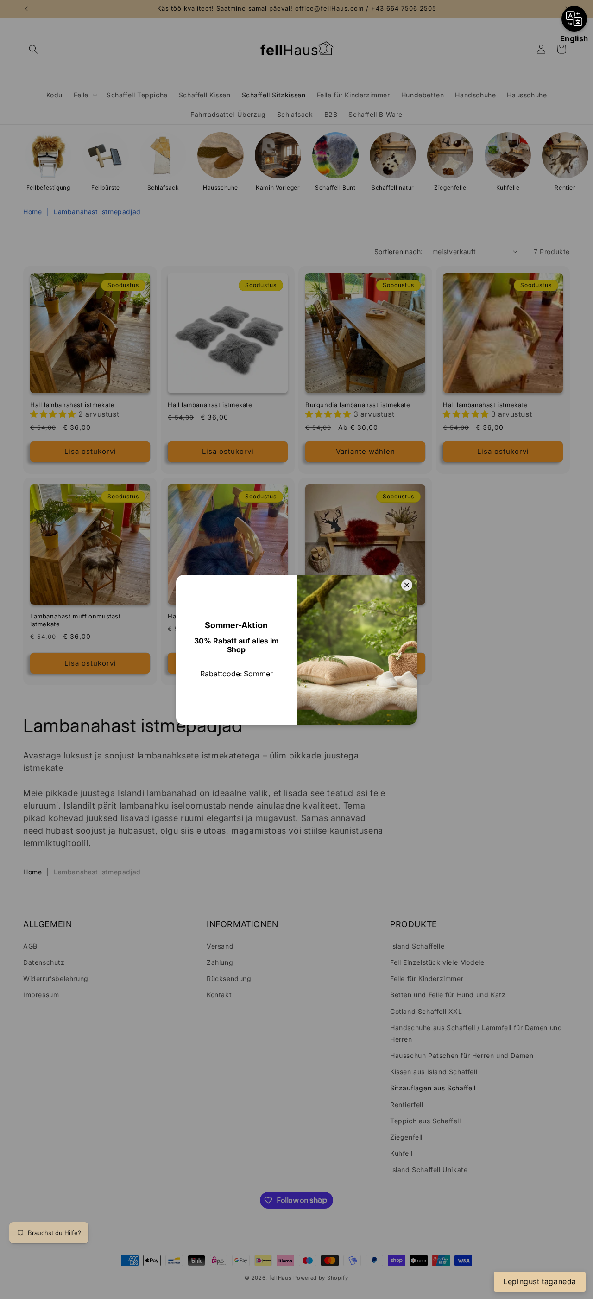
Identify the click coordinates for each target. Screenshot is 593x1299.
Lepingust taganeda (539, 1281)
